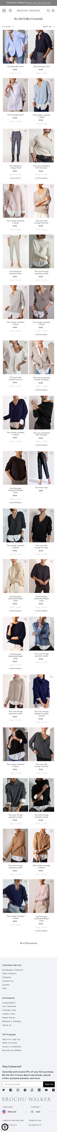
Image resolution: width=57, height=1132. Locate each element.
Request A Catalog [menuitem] (11, 1021)
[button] (4, 10)
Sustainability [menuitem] (8, 1003)
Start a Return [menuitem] (9, 973)
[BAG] (53, 10)
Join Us (49, 1084)
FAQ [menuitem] (4, 988)
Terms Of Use (35, 1120)
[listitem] (3, 1090)
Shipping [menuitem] (6, 977)
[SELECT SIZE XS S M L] (15, 47)
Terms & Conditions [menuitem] (11, 1047)
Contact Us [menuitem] (7, 981)
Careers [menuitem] (6, 985)
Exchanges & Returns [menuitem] (12, 970)
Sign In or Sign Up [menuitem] (11, 1039)
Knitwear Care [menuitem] (9, 1010)
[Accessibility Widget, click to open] (5, 1127)
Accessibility (35, 1125)
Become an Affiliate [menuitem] (11, 1050)
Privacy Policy (9, 1125)
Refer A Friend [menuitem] (9, 1043)
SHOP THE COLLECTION (38, 3)
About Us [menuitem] (6, 1025)
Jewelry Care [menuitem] (8, 1014)
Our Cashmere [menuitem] (9, 1006)
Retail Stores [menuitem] (8, 1018)
